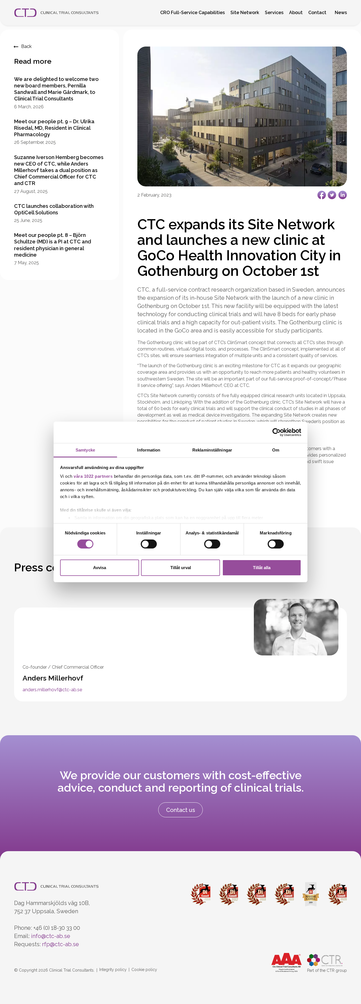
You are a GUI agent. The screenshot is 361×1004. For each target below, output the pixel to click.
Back (26, 46)
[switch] (149, 544)
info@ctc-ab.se (50, 936)
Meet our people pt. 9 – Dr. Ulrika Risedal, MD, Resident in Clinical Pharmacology (54, 127)
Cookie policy (144, 969)
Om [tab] (275, 450)
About (296, 12)
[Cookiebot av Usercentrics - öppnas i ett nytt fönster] (276, 432)
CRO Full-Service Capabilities (192, 12)
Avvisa (99, 567)
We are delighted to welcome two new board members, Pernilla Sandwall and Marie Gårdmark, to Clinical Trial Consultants (56, 89)
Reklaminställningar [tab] (212, 450)
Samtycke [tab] (85, 450)
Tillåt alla (261, 567)
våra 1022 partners (93, 476)
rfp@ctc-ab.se (60, 944)
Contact (317, 12)
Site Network (244, 12)
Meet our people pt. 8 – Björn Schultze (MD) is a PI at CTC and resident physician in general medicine (52, 245)
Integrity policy (113, 969)
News (341, 12)
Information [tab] (148, 450)
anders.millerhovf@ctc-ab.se (52, 689)
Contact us (180, 810)
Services (274, 12)
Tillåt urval (180, 567)
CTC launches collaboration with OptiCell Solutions (54, 209)
